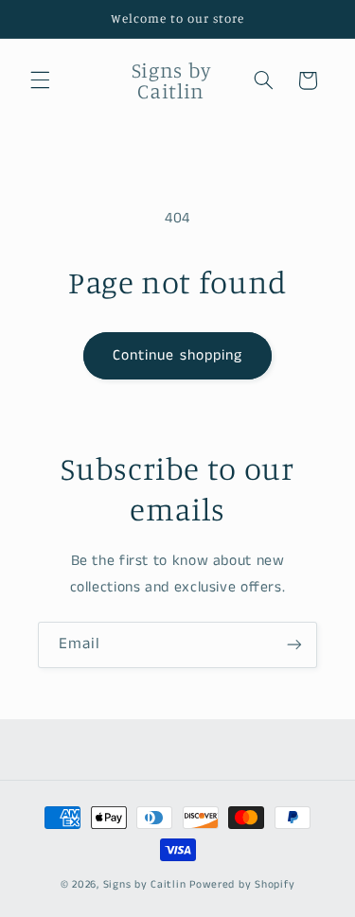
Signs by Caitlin (144, 884)
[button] (40, 80)
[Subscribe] (294, 645)
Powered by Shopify (241, 884)
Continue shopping (177, 355)
